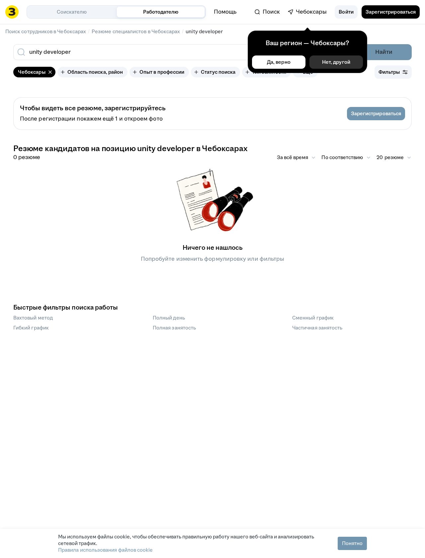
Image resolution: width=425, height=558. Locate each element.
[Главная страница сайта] (12, 12)
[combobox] (165, 52)
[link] (267, 12)
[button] (346, 12)
